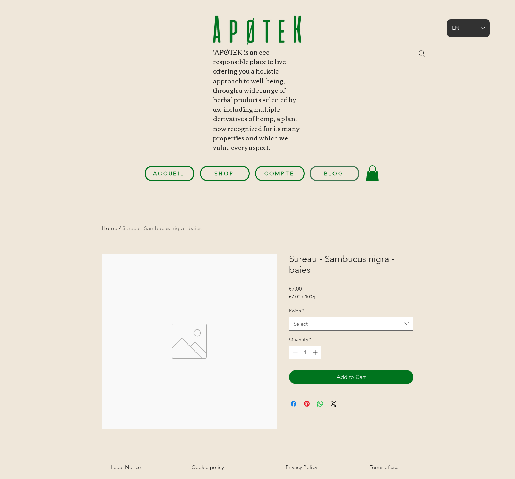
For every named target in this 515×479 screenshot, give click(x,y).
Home (109, 228)
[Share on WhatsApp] (320, 404)
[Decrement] (294, 352)
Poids (296, 310)
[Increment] (315, 352)
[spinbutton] (305, 352)
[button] (372, 173)
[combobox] (351, 324)
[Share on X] (333, 404)
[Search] (421, 53)
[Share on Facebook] (293, 404)
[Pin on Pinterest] (307, 404)
